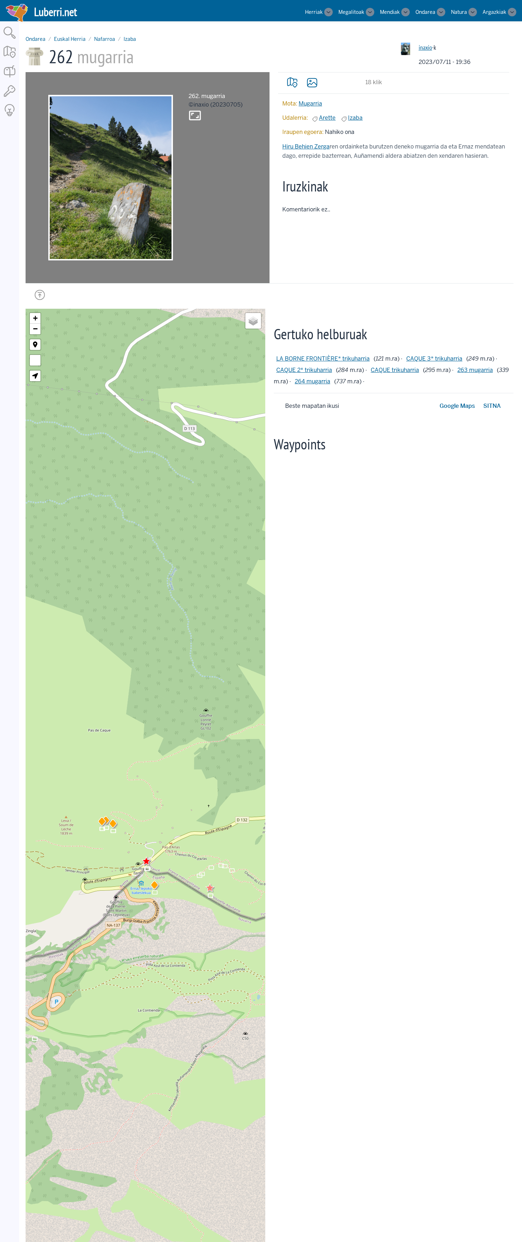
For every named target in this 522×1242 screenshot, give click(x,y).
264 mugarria (312, 381)
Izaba (130, 39)
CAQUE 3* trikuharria (434, 358)
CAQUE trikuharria (395, 370)
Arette (327, 118)
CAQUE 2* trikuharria (304, 370)
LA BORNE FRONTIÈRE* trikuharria (323, 358)
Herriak (314, 12)
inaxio (425, 47)
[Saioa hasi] (9, 97)
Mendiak (390, 12)
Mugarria (310, 103)
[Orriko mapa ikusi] (292, 82)
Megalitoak (351, 12)
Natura (459, 12)
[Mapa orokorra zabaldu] (9, 58)
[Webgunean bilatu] (9, 39)
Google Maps (457, 406)
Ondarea (425, 12)
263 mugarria (475, 370)
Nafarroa (104, 39)
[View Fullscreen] (35, 360)
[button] (154, 886)
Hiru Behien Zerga (306, 146)
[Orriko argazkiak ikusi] (312, 82)
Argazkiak (494, 12)
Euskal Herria (70, 39)
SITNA (492, 406)
